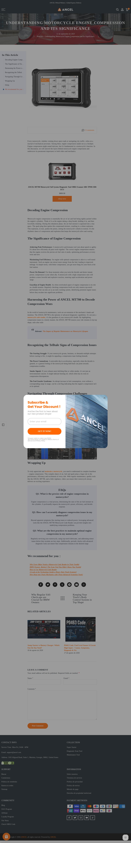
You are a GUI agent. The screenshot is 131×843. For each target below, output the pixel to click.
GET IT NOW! (44, 431)
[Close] (104, 398)
